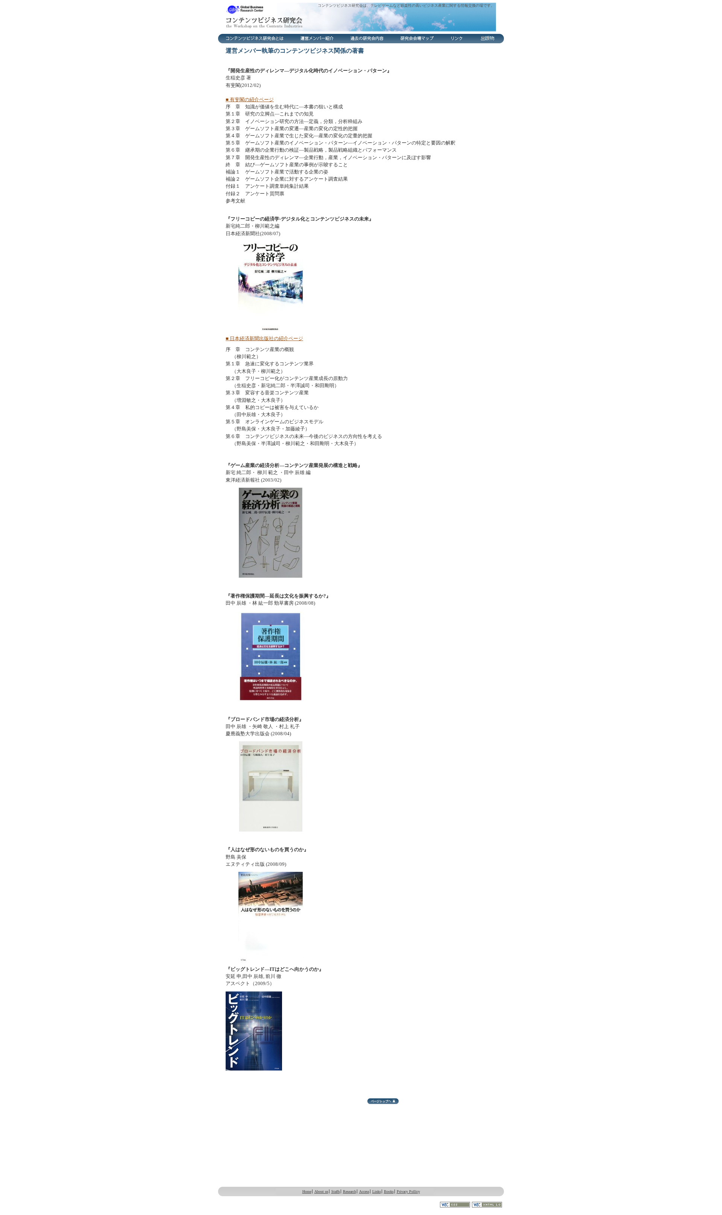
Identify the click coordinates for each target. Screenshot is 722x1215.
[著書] (488, 38)
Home (306, 1191)
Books (389, 1191)
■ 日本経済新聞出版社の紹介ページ (264, 338)
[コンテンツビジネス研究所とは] (255, 38)
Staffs (335, 1191)
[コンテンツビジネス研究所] (361, 17)
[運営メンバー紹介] (317, 38)
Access (364, 1191)
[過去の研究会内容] (367, 38)
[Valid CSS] (456, 1204)
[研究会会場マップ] (418, 38)
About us (321, 1191)
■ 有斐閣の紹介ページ (250, 99)
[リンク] (457, 38)
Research (349, 1191)
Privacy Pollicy (408, 1191)
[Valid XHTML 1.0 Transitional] (488, 1204)
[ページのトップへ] (383, 1101)
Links (376, 1191)
